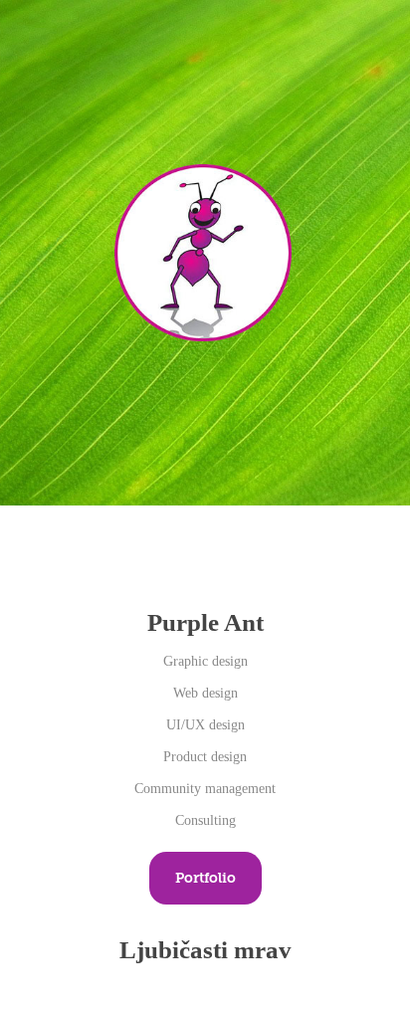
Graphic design (205, 661)
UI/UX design (205, 724)
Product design (205, 756)
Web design (205, 693)
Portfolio (205, 878)
